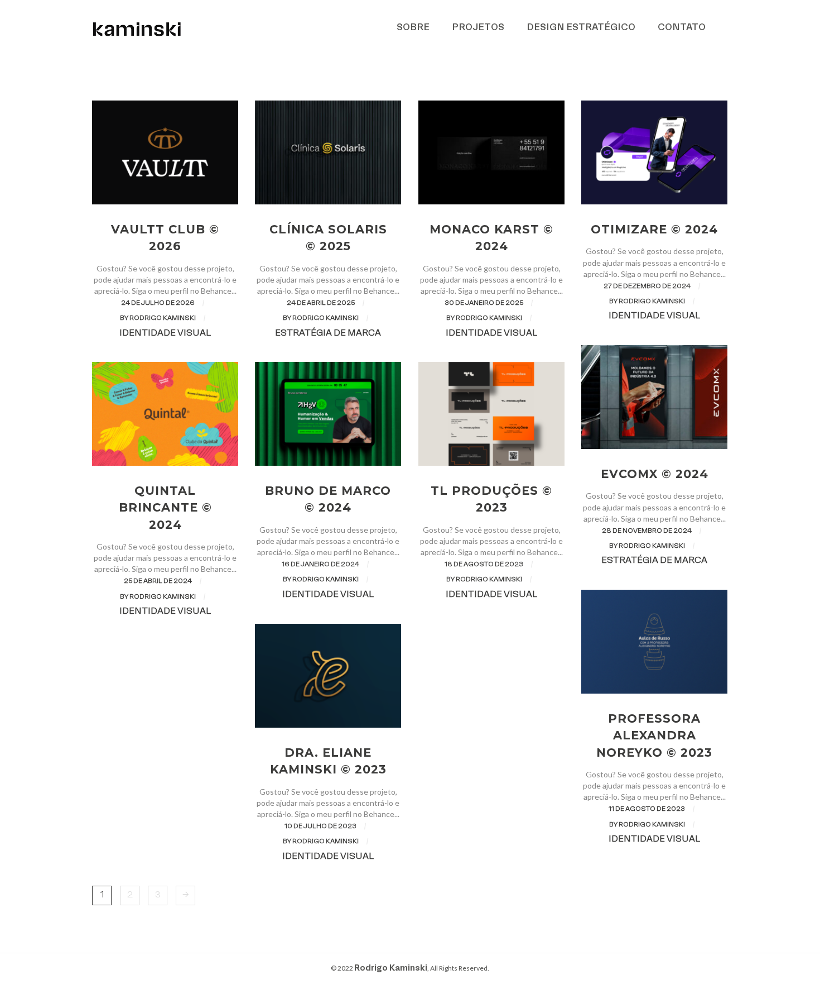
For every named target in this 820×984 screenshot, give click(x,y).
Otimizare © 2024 (654, 229)
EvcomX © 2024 (654, 474)
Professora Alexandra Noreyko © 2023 (654, 735)
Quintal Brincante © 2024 (165, 507)
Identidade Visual (165, 333)
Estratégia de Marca (328, 333)
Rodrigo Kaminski (390, 968)
